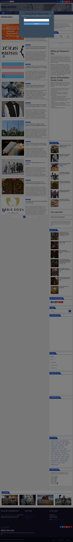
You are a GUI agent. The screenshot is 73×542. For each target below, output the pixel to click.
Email (25, 18)
